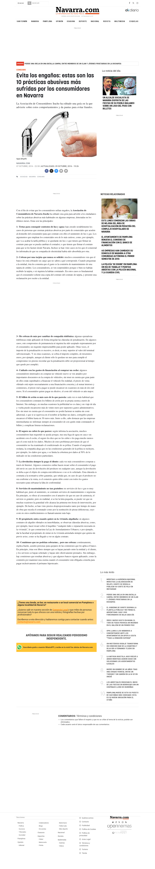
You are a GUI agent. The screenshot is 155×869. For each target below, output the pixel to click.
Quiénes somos (87, 818)
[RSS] (126, 822)
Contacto (85, 822)
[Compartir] (46, 170)
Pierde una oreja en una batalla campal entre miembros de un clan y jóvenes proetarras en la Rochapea (73, 64)
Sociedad (22, 835)
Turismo (85, 849)
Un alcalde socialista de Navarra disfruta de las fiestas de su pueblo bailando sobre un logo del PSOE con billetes (118, 103)
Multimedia (119, 21)
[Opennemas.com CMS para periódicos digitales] (119, 829)
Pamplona (47, 21)
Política (21, 826)
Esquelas (133, 21)
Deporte (83, 21)
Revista (106, 21)
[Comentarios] (66, 170)
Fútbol (41, 839)
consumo (41, 177)
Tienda (84, 853)
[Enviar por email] (61, 170)
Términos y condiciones (89, 715)
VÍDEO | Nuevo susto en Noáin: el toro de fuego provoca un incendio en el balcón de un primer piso (122, 623)
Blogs (41, 826)
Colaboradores (44, 823)
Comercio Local (60, 609)
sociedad (24, 177)
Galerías (62, 843)
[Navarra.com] (77, 10)
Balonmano (63, 823)
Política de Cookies (89, 829)
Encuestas (42, 829)
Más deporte (63, 829)
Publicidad (86, 825)
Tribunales (22, 832)
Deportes (41, 836)
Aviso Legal (86, 839)
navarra (32, 177)
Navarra (35, 21)
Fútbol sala (63, 826)
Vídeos (61, 846)
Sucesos (22, 829)
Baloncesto (43, 842)
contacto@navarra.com (29, 622)
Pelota (41, 845)
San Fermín (22, 21)
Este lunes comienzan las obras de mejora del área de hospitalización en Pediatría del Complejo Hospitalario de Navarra (118, 226)
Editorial (21, 845)
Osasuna (71, 21)
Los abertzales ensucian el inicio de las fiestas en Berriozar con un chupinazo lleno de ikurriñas (123, 684)
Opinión (59, 21)
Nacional (95, 21)
